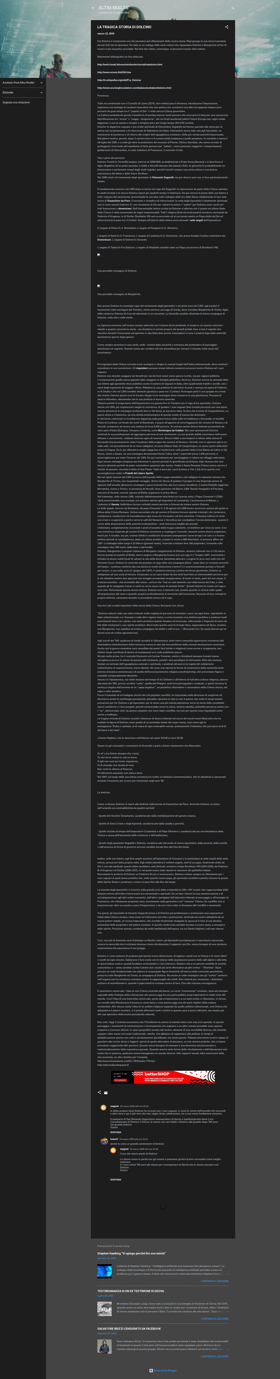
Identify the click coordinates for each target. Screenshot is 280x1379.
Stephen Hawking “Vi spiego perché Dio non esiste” (131, 1253)
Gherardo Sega (160, 177)
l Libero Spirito (144, 473)
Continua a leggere (215, 1281)
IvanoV (114, 1139)
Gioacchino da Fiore (118, 200)
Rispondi (115, 1132)
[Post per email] (106, 1094)
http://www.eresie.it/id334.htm (114, 72)
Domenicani (104, 239)
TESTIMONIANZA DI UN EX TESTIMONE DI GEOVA (130, 1291)
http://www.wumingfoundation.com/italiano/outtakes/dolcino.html (134, 87)
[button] (227, 27)
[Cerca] (233, 9)
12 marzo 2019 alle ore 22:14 (134, 1106)
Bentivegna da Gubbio (171, 430)
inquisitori (142, 368)
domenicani (124, 208)
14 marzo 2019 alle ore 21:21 (133, 1139)
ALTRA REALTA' (114, 7)
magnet (114, 1106)
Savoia (115, 504)
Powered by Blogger (165, 1370)
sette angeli (196, 220)
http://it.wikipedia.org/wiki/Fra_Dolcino (119, 80)
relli (171, 177)
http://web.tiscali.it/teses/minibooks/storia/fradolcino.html (129, 64)
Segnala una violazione (16, 102)
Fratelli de (130, 473)
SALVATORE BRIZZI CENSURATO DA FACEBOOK (129, 1328)
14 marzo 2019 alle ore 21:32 (144, 1149)
